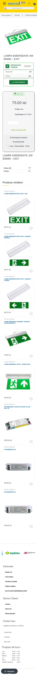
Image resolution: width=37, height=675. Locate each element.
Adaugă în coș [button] (30, 228)
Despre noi (8, 572)
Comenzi (7, 637)
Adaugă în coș (10, 672)
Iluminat (17, 15)
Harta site (8, 609)
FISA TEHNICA (20, 82)
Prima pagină (6, 15)
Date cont (7, 642)
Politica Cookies (10, 586)
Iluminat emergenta (9, 191)
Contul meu (8, 632)
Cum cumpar (9, 577)
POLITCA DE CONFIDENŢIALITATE (16, 591)
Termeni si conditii (11, 581)
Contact (7, 604)
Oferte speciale (10, 613)
